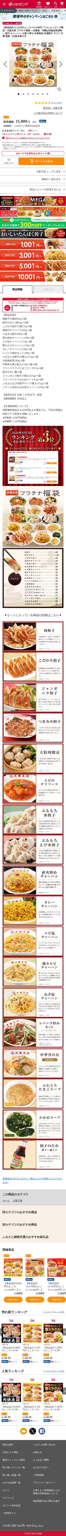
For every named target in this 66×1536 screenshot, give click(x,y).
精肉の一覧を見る (51, 179)
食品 (44, 10)
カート (6, 1490)
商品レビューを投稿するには (45, 189)
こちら (39, 1525)
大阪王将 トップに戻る (48, 171)
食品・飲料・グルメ (28, 10)
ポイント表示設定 (12, 1505)
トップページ (8, 10)
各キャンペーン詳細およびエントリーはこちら (28, 138)
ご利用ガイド (9, 1513)
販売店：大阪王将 (52, 108)
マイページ (8, 1498)
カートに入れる (41, 161)
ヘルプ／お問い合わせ (44, 1444)
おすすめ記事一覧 (12, 1483)
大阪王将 (17, 1200)
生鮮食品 (55, 10)
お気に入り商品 (10, 1452)
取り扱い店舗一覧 (12, 1475)
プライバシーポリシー (44, 1483)
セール (6, 1200)
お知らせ (37, 1452)
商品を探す (8, 1444)
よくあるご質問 (41, 1460)
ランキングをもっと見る (53, 1312)
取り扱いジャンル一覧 (14, 1467)
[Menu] (4, 4)
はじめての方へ (41, 1467)
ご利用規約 (38, 1475)
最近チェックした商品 (14, 1460)
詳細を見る (13, 1299)
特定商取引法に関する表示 (46, 1501)
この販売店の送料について (48, 113)
